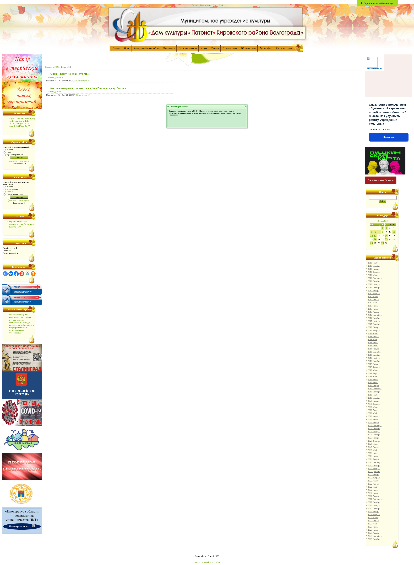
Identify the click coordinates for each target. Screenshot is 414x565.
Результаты (13, 161)
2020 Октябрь (374, 428)
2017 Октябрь (374, 318)
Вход (215, 5)
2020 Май (372, 413)
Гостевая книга (230, 48)
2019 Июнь (373, 379)
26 (371, 243)
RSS (221, 5)
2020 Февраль (374, 404)
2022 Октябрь (374, 502)
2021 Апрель (373, 447)
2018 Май (372, 339)
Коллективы (169, 48)
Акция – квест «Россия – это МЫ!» (70, 73)
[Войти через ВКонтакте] (10, 273)
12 (371, 235)
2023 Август (373, 533)
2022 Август (373, 496)
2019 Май (372, 376)
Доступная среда (284, 48)
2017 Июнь (373, 306)
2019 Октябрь (374, 392)
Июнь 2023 (382, 221)
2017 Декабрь (374, 324)
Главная (195, 5)
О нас (127, 48)
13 (375, 235)
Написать (388, 137)
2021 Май (372, 450)
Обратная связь (248, 48)
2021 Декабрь (374, 471)
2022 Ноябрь (374, 505)
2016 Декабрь (374, 287)
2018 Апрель (373, 336)
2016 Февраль (374, 272)
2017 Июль (373, 309)
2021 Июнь (373, 453)
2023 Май (372, 524)
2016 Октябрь (374, 281)
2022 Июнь (373, 490)
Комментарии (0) (83, 81)
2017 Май (372, 302)
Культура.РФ (15, 227)
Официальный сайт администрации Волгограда (21, 222)
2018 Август (373, 349)
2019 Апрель (373, 373)
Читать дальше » (55, 77)
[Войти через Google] (27, 273)
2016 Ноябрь (374, 284)
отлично (10, 150)
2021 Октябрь (374, 465)
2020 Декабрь (374, 434)
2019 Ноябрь (374, 395)
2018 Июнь (373, 342)
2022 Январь (373, 474)
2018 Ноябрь (374, 358)
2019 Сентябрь (374, 388)
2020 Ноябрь (374, 431)
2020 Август (373, 422)
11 (393, 231)
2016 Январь (373, 269)
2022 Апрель (373, 484)
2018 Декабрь (374, 361)
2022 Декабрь (374, 508)
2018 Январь (373, 327)
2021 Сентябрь (374, 462)
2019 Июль (373, 382)
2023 (56, 67)
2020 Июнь (373, 416)
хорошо (10, 152)
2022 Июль (373, 493)
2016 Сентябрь (374, 278)
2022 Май (372, 487)
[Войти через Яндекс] (21, 273)
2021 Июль (373, 456)
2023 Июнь (373, 527)
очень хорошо (12, 189)
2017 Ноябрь (374, 321)
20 (375, 239)
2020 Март (373, 407)
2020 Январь (373, 401)
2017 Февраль (374, 293)
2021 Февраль (374, 441)
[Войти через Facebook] (16, 273)
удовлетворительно (15, 155)
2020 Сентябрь (374, 425)
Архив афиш (266, 48)
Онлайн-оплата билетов (380, 180)
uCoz (218, 562)
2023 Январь (373, 511)
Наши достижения (188, 48)
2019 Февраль (374, 367)
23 (386, 239)
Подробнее (173, 115)
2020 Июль (373, 419)
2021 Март (373, 444)
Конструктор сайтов (203, 562)
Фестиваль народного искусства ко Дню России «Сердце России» (88, 88)
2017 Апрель (373, 299)
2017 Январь (373, 290)
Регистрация (205, 5)
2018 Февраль (374, 330)
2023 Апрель (373, 520)
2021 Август (373, 459)
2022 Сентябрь (374, 499)
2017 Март (373, 296)
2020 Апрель (373, 410)
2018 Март (373, 333)
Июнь (63, 67)
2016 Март (373, 275)
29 (382, 243)
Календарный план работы (146, 48)
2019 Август (373, 385)
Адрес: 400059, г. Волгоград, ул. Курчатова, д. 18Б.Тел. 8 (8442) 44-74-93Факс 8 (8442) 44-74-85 (22, 122)
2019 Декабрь (374, 398)
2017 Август (373, 312)
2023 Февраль (374, 514)
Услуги (204, 48)
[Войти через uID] (5, 273)
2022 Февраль (374, 477)
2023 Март (373, 517)
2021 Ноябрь (374, 468)
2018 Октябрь (374, 355)
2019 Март (373, 370)
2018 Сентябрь (374, 352)
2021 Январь (373, 438)
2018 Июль (373, 345)
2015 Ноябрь (374, 263)
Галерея (215, 48)
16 (386, 235)
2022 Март (373, 481)
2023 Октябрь (374, 539)
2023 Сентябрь (374, 536)
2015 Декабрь (374, 266)
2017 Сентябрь (374, 315)
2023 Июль (373, 530)
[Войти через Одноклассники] (33, 273)
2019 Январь (373, 364)
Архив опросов (24, 161)
